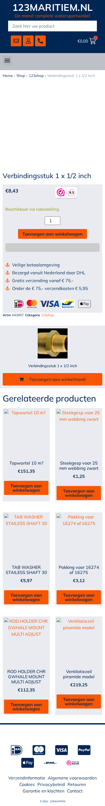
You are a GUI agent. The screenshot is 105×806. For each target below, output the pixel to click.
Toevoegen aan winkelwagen (52, 234)
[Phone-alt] (40, 40)
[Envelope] (16, 40)
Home (8, 75)
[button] (7, 60)
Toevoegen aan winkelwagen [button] (26, 488)
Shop (20, 75)
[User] (28, 40)
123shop (36, 75)
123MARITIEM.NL (52, 7)
